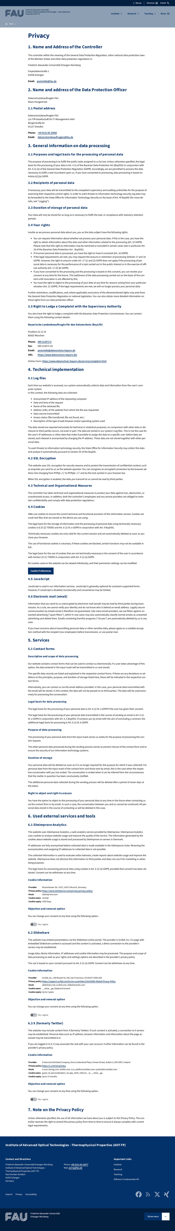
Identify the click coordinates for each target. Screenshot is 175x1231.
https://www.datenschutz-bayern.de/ (57, 355)
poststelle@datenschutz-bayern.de (56, 350)
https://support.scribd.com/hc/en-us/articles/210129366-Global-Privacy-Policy (79, 981)
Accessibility (31, 1194)
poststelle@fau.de (46, 81)
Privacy (19, 1194)
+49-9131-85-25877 (79, 1164)
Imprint (8, 1194)
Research (132, 13)
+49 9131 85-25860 (47, 133)
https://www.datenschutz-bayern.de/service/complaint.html (74, 361)
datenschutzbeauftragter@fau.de (55, 137)
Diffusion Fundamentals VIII (126, 1179)
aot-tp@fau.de (75, 1167)
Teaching (148, 13)
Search (163, 3)
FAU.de (138, 3)
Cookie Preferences (40, 571)
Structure (151, 3)
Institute (115, 13)
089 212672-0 (44, 342)
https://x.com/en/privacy (54, 1065)
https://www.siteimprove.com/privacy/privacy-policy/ (67, 890)
